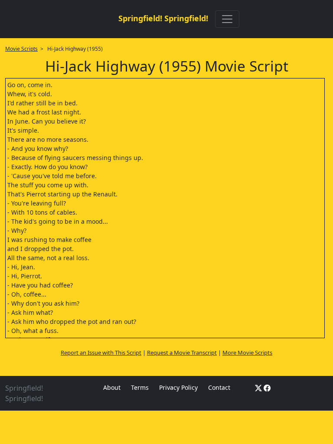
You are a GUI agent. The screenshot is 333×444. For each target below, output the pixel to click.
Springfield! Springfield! (163, 18)
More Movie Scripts (247, 352)
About (112, 387)
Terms (140, 387)
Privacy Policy (178, 387)
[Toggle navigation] (227, 19)
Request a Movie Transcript (182, 352)
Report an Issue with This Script (101, 352)
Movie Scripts (21, 48)
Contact (219, 387)
